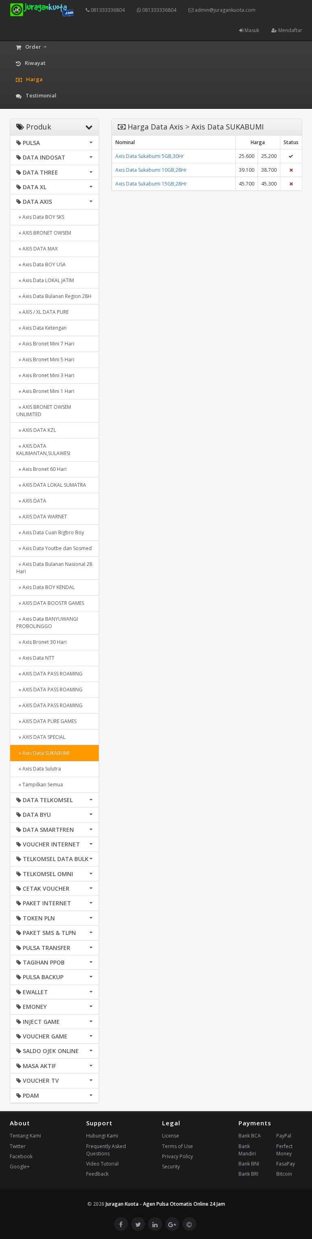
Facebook (21, 1156)
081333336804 (107, 9)
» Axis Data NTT (35, 657)
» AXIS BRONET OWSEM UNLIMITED (43, 411)
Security (171, 1166)
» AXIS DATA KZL (36, 430)
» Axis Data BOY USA (41, 264)
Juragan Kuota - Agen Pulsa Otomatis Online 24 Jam (165, 1203)
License (170, 1135)
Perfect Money (284, 1150)
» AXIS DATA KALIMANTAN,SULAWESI (43, 449)
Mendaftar (289, 30)
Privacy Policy (177, 1156)
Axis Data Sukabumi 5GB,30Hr (149, 156)
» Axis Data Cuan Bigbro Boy (50, 532)
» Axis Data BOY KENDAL (45, 587)
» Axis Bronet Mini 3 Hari (45, 375)
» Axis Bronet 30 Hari (41, 642)
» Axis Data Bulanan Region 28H (53, 296)
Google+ (20, 1166)
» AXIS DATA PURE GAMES (46, 721)
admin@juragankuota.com (224, 9)
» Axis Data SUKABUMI (42, 752)
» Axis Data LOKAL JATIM (45, 280)
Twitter (18, 1146)
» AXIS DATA (31, 500)
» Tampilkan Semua (39, 784)
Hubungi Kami (102, 1135)
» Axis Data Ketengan (41, 327)
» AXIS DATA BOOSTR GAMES (50, 603)
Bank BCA (249, 1135)
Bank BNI (248, 1163)
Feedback (97, 1173)
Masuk (251, 30)
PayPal (283, 1135)
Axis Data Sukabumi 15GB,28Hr (151, 183)
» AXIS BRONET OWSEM (43, 232)
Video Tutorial (102, 1163)
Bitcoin (284, 1173)
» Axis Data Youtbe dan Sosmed (54, 548)
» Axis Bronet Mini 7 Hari (45, 343)
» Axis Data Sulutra (38, 768)
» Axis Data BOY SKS (40, 217)
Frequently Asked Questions (106, 1150)
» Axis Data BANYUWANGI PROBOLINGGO (47, 622)
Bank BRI (248, 1173)
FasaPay (285, 1163)
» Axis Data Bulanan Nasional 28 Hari (54, 568)
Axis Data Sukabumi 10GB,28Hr (151, 169)
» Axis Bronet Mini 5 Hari (45, 359)
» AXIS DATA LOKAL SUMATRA (51, 484)
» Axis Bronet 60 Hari (41, 469)
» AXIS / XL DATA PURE (42, 312)
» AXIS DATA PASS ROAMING (49, 673)
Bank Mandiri (247, 1150)
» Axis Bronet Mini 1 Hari (45, 391)
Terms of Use (177, 1146)
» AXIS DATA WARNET (41, 516)
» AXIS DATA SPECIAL (40, 737)
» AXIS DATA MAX (37, 248)
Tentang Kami (25, 1135)
